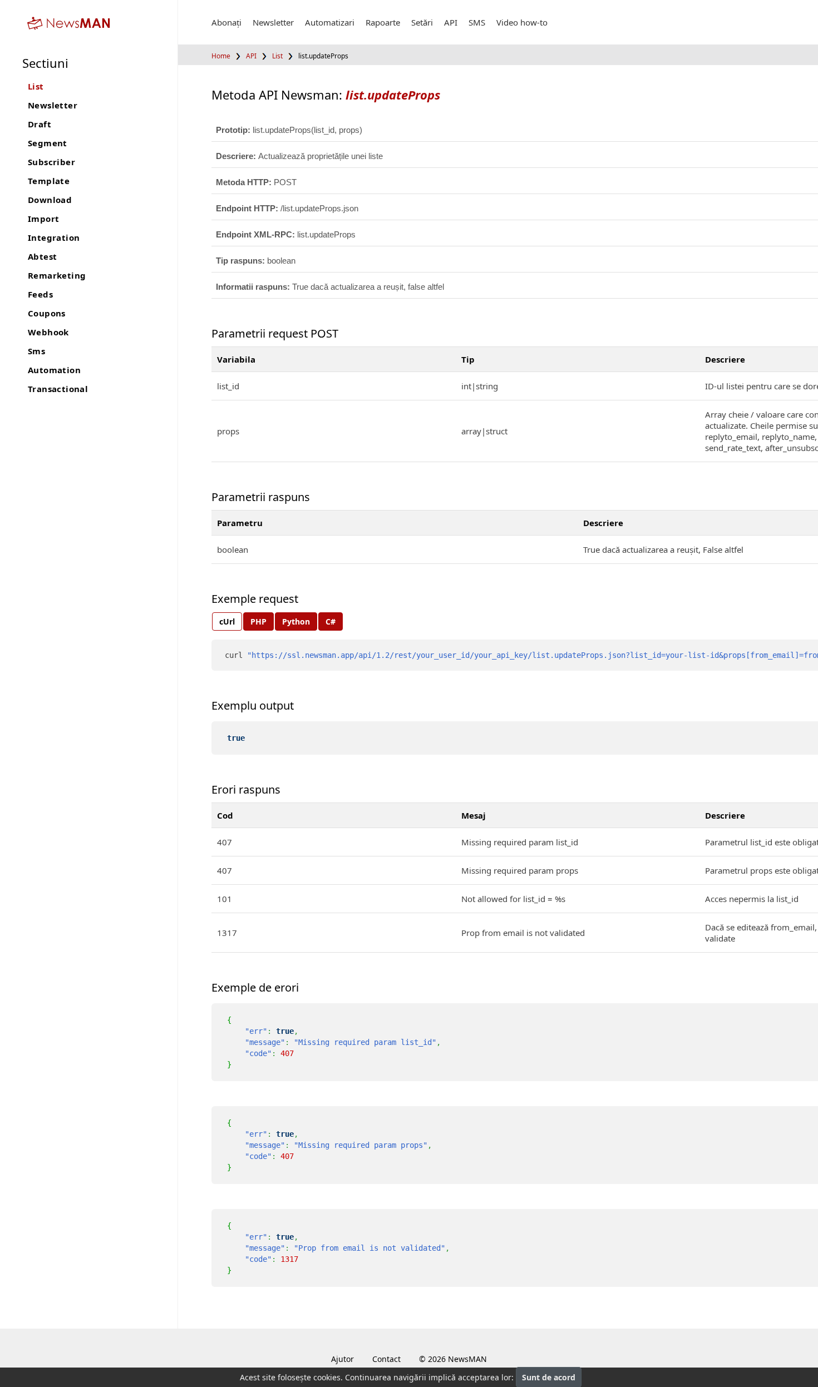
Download (50, 199)
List (36, 86)
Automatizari (329, 22)
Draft (39, 124)
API (450, 22)
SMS (477, 22)
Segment (47, 142)
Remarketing (57, 275)
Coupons (47, 313)
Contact (386, 1359)
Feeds (40, 294)
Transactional (58, 388)
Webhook (48, 332)
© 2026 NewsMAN (453, 1359)
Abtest (42, 256)
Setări (422, 22)
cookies (327, 1377)
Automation (54, 369)
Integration (54, 237)
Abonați (226, 22)
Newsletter (52, 105)
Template (49, 180)
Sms (36, 350)
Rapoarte (383, 22)
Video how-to (522, 22)
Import (43, 218)
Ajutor (342, 1359)
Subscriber (51, 161)
